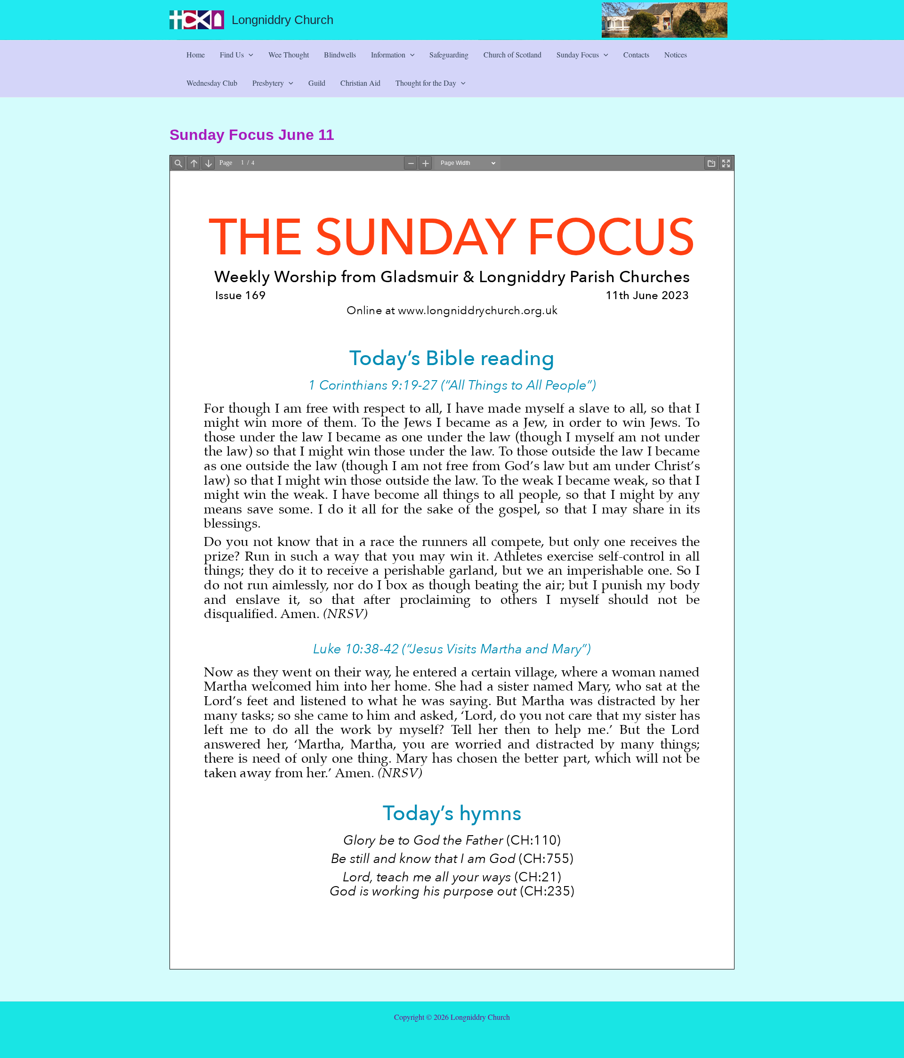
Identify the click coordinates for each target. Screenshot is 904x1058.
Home (195, 54)
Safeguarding (448, 54)
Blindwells (340, 54)
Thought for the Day (426, 83)
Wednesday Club (211, 83)
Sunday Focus (578, 54)
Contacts (636, 54)
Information (388, 54)
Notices (675, 54)
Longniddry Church (282, 20)
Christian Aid (360, 83)
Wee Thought (288, 54)
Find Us (232, 54)
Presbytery (268, 83)
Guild (316, 83)
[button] (248, 55)
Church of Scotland (512, 54)
